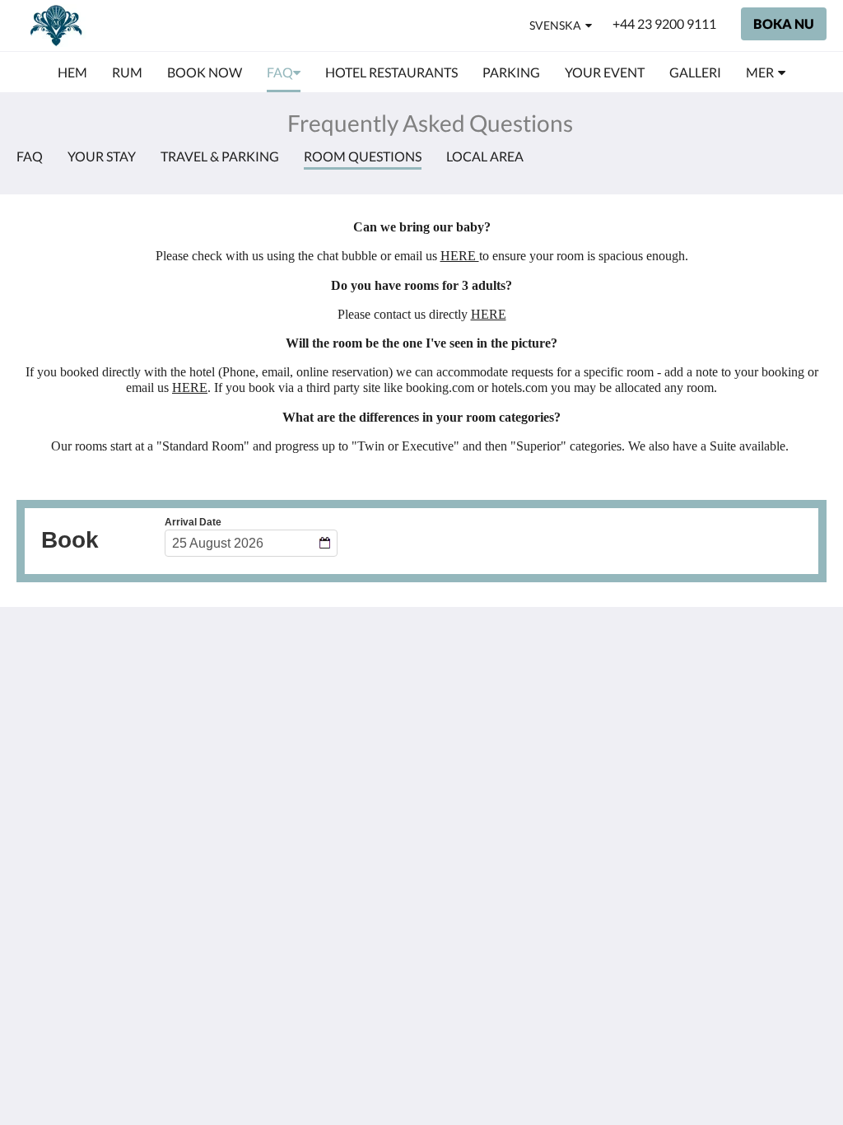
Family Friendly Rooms (336, 742)
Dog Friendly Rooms (350, 721)
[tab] (353, 652)
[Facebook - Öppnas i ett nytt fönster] (764, 688)
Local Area (485, 156)
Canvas (758, 820)
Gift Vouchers (331, 777)
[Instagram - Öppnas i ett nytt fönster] (810, 688)
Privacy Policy (331, 679)
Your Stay (102, 156)
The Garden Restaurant (325, 700)
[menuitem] (72, 72)
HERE (459, 256)
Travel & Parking (220, 156)
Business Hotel (334, 763)
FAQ (29, 156)
